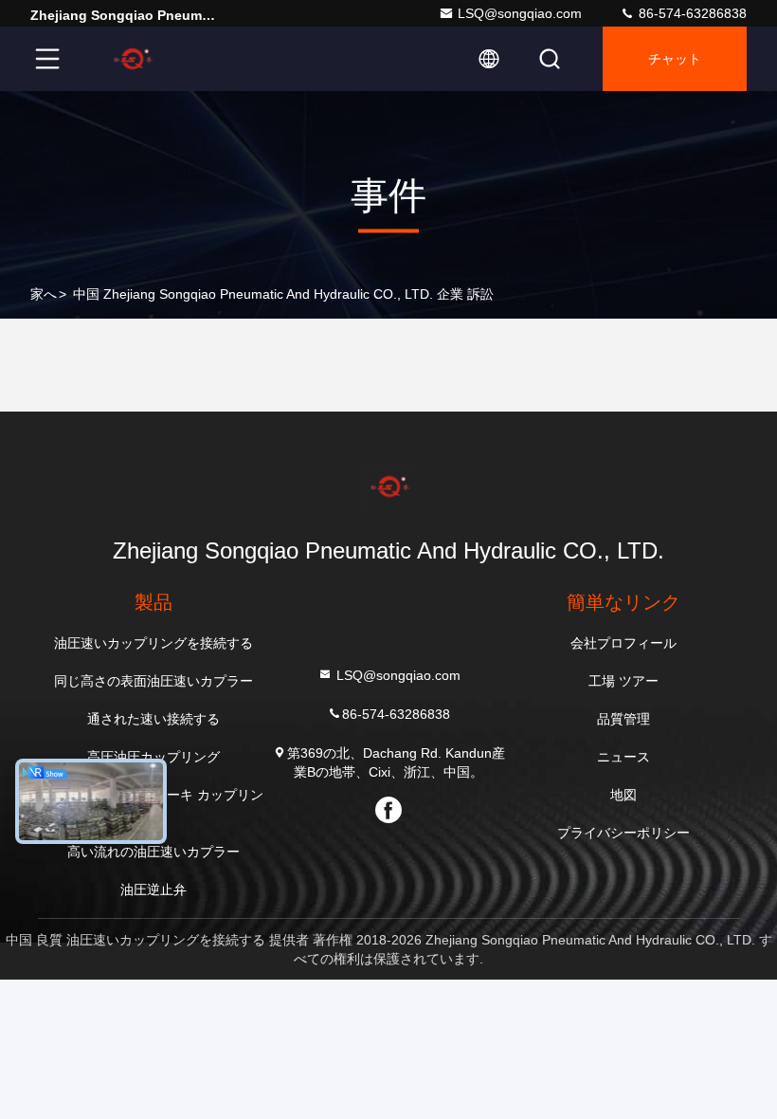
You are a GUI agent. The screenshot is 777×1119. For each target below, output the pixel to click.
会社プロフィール (623, 643)
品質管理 (623, 718)
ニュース (623, 756)
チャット (674, 58)
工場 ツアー (623, 680)
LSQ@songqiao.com (520, 13)
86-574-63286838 (691, 13)
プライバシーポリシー (623, 832)
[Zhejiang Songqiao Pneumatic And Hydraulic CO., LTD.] (131, 59)
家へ (43, 294)
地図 (623, 794)
